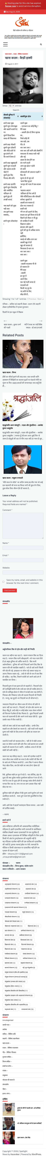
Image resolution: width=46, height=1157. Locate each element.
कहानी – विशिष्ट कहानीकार (11, 1038)
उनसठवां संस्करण (11, 898)
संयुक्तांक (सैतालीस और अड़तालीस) (16, 1004)
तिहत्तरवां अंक (10, 949)
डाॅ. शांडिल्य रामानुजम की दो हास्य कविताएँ (29, 1123)
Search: (16, 109)
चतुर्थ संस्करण (28, 912)
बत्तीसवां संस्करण (29, 958)
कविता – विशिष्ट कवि (9, 1034)
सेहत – (5, 1089)
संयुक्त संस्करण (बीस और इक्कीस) (16, 972)
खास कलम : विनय (9, 372)
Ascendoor (15, 1154)
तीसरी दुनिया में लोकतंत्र (9, 116)
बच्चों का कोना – (8, 1066)
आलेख (5, 1029)
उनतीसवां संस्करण (32, 893)
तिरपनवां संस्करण (27, 944)
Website (6, 567)
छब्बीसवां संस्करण (25, 935)
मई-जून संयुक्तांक (29, 967)
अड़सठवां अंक (31, 889)
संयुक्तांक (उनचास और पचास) (15, 981)
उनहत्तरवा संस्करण (12, 902)
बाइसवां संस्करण (26, 963)
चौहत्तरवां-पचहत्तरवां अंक (13, 926)
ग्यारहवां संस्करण (11, 912)
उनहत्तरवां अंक (29, 898)
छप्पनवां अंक (9, 935)
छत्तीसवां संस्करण (27, 930)
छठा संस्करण (10, 930)
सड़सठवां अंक (10, 1009)
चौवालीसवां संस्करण (12, 916)
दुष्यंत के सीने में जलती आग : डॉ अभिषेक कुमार (29, 1109)
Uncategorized (8, 1020)
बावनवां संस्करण (11, 967)
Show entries (12, 105)
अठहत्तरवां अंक (31, 884)
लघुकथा (5, 1075)
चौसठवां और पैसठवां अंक (13, 921)
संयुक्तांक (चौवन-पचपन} (13, 986)
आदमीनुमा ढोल (25, 116)
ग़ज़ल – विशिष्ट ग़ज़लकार (10, 1047)
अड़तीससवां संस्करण (12, 889)
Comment (7, 509)
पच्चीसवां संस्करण (11, 953)
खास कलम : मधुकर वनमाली (13, 478)
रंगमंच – (5, 1070)
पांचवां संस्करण (28, 953)
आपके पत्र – (7, 1024)
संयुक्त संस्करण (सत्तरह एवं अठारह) (16, 976)
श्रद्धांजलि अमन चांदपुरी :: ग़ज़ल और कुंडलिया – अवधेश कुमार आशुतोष (23, 426)
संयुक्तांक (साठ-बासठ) (13, 1000)
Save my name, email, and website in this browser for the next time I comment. (25, 581)
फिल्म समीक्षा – (7, 1061)
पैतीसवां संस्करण (11, 958)
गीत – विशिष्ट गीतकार (9, 1052)
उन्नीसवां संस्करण (31, 902)
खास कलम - (9, 54)
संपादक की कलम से (8, 1079)
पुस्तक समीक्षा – (8, 1056)
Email (6, 555)
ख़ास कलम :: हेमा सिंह (23, 1137)
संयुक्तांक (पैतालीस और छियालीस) (16, 990)
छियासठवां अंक (26, 940)
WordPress (36, 1154)
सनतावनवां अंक (27, 1009)
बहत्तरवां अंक (10, 963)
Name (6, 542)
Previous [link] (32, 298)
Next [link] (39, 298)
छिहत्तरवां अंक (10, 944)
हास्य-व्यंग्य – (7, 1093)
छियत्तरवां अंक (10, 940)
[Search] (41, 44)
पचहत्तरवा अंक (26, 949)
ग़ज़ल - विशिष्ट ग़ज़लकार (20, 54)
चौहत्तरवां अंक (33, 926)
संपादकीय (6, 1084)
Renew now (10, 6)
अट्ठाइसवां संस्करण (12, 884)
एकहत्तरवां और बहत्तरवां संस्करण (16, 907)
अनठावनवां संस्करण (12, 893)
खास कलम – (7, 1043)
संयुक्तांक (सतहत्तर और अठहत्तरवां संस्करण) (18, 995)
